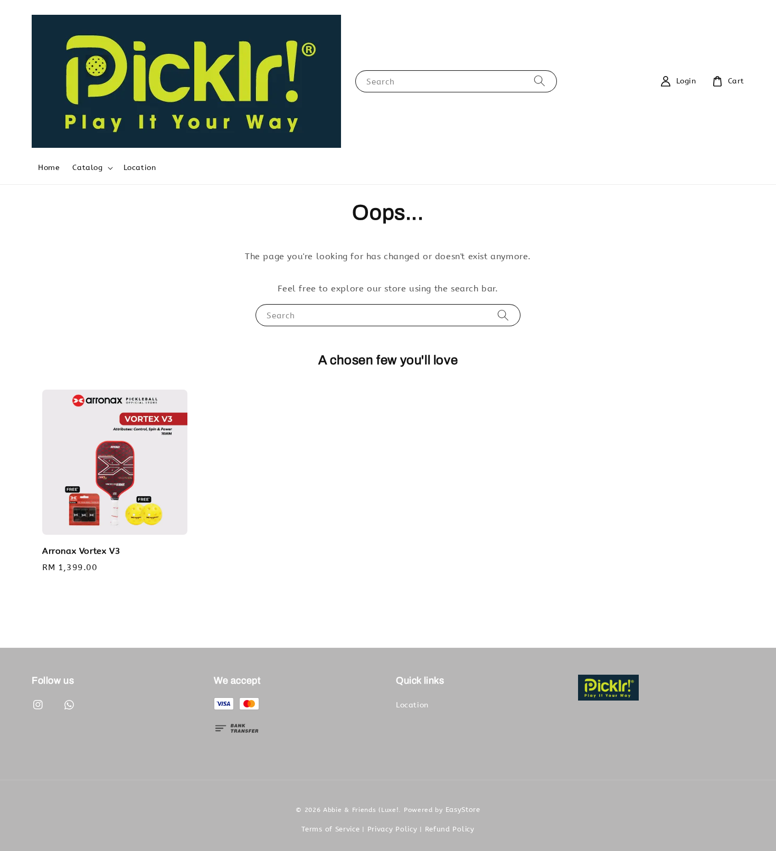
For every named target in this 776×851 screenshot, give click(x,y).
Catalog (87, 167)
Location (140, 167)
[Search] (539, 81)
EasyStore (463, 810)
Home (49, 167)
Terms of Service (330, 829)
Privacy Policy (392, 829)
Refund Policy (450, 829)
